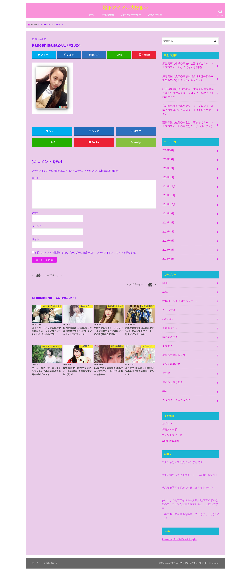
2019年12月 (169, 186)
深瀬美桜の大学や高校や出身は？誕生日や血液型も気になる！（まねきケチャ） (188, 78)
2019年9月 (168, 213)
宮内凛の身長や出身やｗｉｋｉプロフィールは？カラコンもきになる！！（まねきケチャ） (188, 110)
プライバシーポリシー (131, 14)
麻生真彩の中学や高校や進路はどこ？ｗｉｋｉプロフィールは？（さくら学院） (188, 65)
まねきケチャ (170, 328)
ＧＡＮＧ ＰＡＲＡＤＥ (176, 400)
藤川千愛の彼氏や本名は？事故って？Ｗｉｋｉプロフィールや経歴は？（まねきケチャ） (188, 124)
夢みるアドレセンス (173, 355)
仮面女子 (167, 346)
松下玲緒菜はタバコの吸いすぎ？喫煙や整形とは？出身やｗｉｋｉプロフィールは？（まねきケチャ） (188, 93)
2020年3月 (168, 159)
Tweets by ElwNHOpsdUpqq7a (179, 539)
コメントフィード (172, 435)
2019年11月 (168, 195)
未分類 (166, 373)
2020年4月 (168, 150)
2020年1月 (168, 177)
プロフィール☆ (155, 14)
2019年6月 (168, 240)
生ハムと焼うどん (172, 382)
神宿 (165, 391)
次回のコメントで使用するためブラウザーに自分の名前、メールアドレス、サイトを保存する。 (86, 252)
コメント (36, 177)
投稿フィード (169, 429)
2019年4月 (168, 258)
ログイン (167, 423)
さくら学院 (168, 310)
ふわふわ (167, 319)
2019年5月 (168, 249)
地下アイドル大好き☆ (125, 7)
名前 (35, 213)
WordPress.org (170, 440)
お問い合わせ (108, 14)
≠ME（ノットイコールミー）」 (180, 300)
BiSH (165, 283)
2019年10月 (169, 204)
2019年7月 (168, 231)
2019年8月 (168, 222)
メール (36, 226)
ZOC (165, 291)
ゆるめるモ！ (170, 337)
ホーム (92, 14)
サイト (35, 239)
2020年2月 (168, 168)
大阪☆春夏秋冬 (171, 364)
